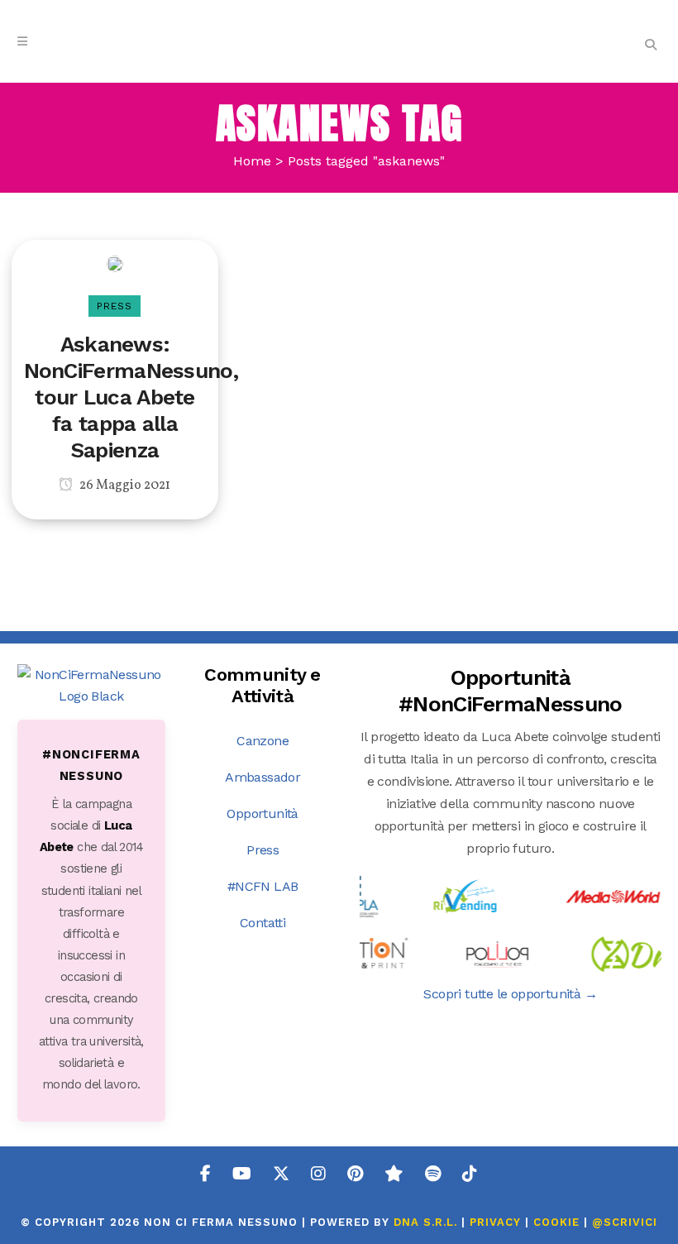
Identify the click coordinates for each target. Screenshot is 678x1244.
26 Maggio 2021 (123, 485)
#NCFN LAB (262, 886)
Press (262, 850)
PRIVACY (495, 1222)
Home (252, 161)
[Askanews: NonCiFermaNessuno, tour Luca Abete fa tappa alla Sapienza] (115, 262)
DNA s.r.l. (427, 1222)
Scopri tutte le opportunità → (510, 994)
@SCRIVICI (624, 1222)
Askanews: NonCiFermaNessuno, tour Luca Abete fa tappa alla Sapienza (131, 397)
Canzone (262, 741)
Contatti (262, 923)
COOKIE (556, 1222)
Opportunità (262, 813)
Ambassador (262, 777)
